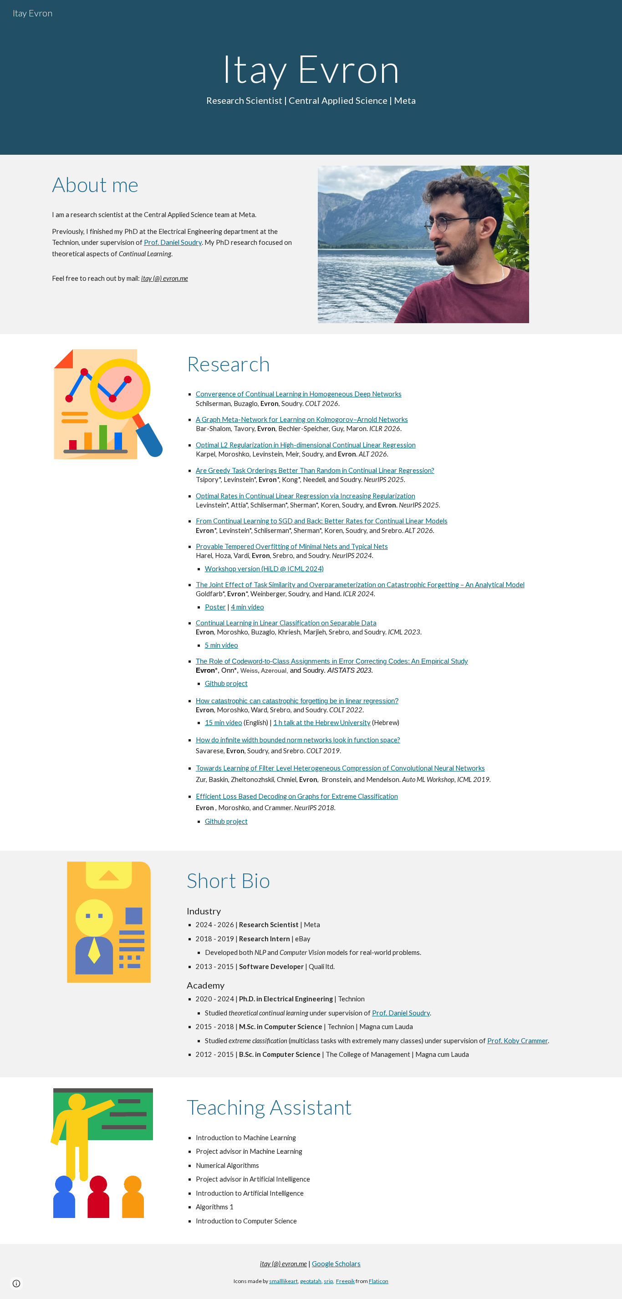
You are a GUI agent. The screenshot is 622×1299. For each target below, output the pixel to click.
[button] (16, 1283)
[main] (311, 77)
